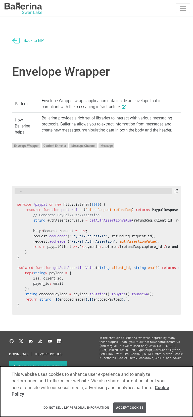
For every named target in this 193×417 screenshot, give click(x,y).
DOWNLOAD (19, 354)
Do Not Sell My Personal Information (76, 407)
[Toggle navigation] (183, 8)
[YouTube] (50, 341)
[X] (21, 341)
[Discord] (31, 341)
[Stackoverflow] (40, 341)
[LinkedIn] (59, 341)
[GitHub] (12, 341)
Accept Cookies (129, 407)
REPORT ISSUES (49, 354)
